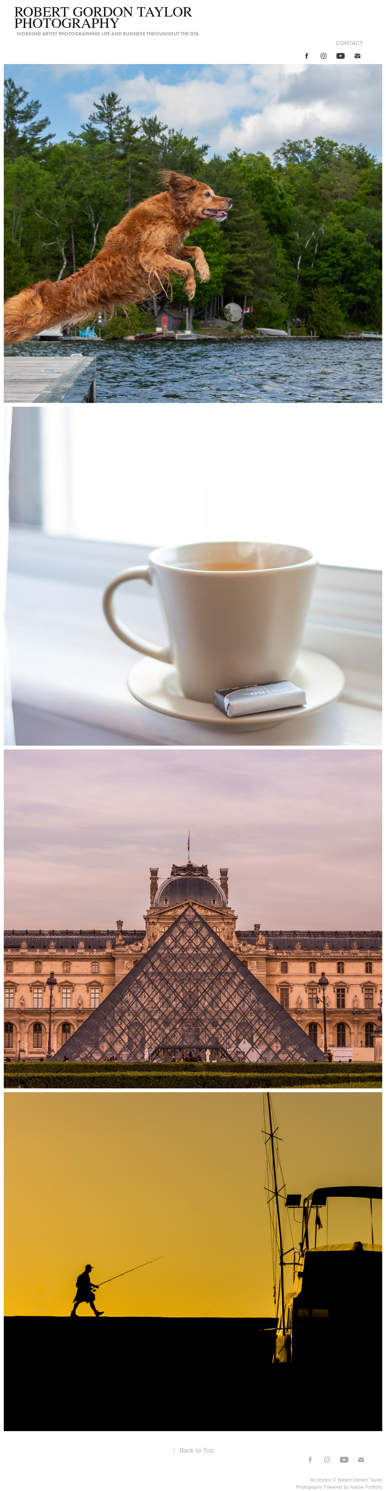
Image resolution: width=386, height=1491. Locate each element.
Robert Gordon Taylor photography (105, 17)
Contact (349, 43)
